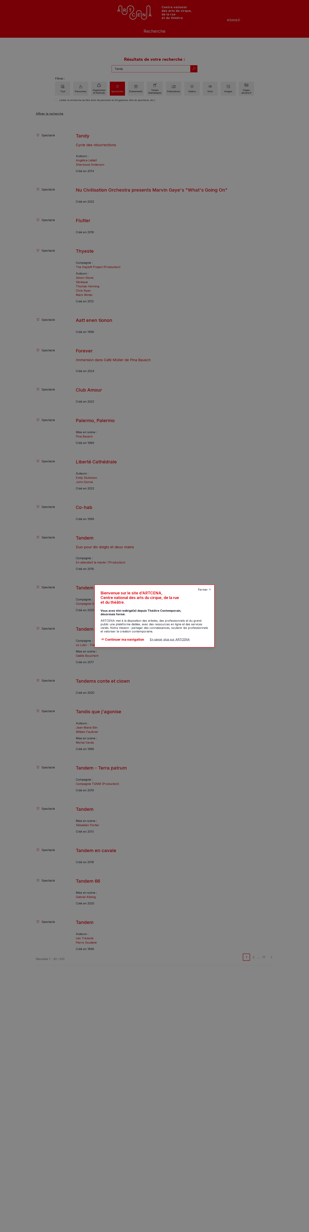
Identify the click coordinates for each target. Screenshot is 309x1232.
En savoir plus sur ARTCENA (170, 639)
